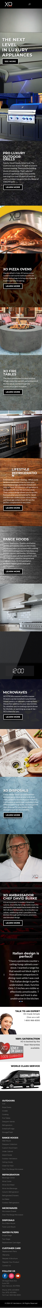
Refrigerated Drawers (10, 1196)
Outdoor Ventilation (9, 1159)
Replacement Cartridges (11, 1243)
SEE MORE (10, 61)
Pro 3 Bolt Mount (8, 1223)
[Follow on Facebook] (5, 1276)
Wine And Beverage (9, 1188)
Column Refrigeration (10, 1192)
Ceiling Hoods (7, 1162)
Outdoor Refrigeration (10, 1203)
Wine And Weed (8, 1185)
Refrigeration (7, 1125)
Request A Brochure (10, 1258)
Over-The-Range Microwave (12, 1169)
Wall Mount (6, 1141)
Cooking (5, 1114)
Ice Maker (5, 1199)
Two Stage (6, 1239)
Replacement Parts (9, 1251)
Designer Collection (9, 1144)
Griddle (5, 1111)
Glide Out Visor (8, 1166)
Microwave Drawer (9, 1211)
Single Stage (7, 1235)
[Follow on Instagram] (11, 1276)
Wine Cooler (7, 1181)
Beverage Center (8, 1178)
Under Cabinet (7, 1151)
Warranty (5, 1255)
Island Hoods (7, 1155)
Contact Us (6, 1266)
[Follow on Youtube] (18, 1276)
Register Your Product (10, 1262)
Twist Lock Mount (9, 1227)
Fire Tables (6, 1118)
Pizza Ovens (6, 1107)
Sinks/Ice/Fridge (8, 1129)
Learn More (13, 187)
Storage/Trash (7, 1132)
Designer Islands (8, 1122)
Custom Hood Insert (9, 1148)
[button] (19, 1001)
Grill (3, 1104)
